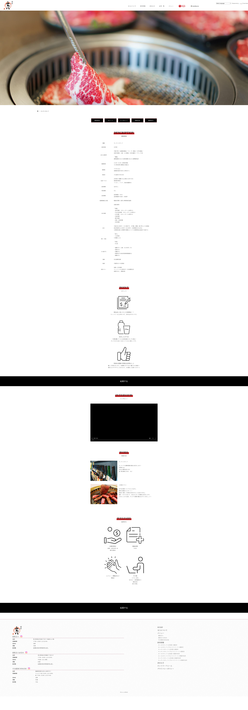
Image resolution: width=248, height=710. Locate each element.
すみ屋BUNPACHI (163, 640)
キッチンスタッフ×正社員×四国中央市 (169, 658)
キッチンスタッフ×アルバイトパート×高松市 (171, 651)
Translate (245, 3)
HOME (160, 627)
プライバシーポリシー (165, 668)
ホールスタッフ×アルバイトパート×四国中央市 (172, 656)
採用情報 (143, 6)
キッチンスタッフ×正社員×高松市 (168, 649)
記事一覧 (161, 6)
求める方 (152, 6)
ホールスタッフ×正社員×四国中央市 (169, 653)
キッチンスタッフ (45, 111)
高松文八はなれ (162, 638)
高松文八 (160, 635)
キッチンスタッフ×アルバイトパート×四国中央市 (172, 660)
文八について (132, 6)
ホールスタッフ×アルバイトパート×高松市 (170, 647)
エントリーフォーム (164, 666)
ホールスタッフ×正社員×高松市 (167, 645)
